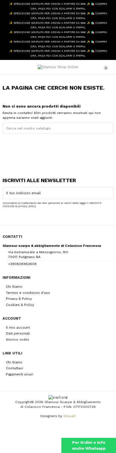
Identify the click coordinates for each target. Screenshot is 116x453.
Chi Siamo (14, 287)
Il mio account (18, 327)
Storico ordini (17, 340)
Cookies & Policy (20, 305)
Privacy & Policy (19, 299)
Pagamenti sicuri (19, 374)
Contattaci (14, 368)
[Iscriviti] (109, 193)
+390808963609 (22, 264)
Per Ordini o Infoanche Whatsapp (89, 445)
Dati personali (18, 333)
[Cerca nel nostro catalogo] (110, 128)
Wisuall (69, 416)
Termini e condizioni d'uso (28, 293)
